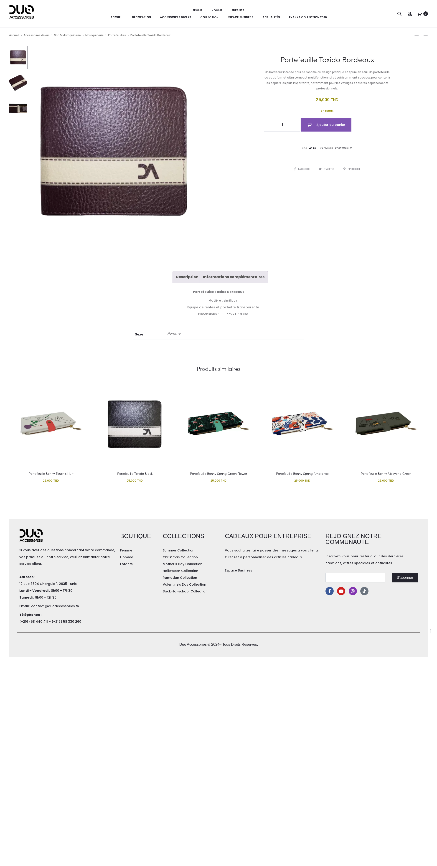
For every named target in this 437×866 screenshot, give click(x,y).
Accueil (116, 17)
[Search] (399, 13)
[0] (420, 13)
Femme (197, 10)
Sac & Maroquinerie (67, 35)
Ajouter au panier (330, 124)
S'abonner (404, 577)
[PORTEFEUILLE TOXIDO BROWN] (423, 35)
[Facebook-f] (329, 591)
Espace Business (240, 17)
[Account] (409, 13)
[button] (211, 499)
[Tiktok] (364, 591)
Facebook (304, 169)
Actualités (271, 17)
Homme (216, 10)
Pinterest (354, 169)
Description (187, 276)
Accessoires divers (175, 17)
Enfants (237, 10)
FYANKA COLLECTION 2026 (308, 17)
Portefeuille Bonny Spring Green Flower (218, 473)
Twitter (329, 169)
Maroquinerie (94, 35)
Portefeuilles (117, 35)
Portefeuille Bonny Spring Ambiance (302, 473)
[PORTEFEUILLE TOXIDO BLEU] (416, 35)
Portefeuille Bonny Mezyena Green (386, 473)
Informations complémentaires (233, 276)
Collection (209, 17)
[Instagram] (353, 591)
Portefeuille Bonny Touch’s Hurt (51, 473)
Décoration (141, 17)
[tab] (187, 277)
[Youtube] (341, 591)
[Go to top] (430, 630)
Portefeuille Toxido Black (134, 473)
